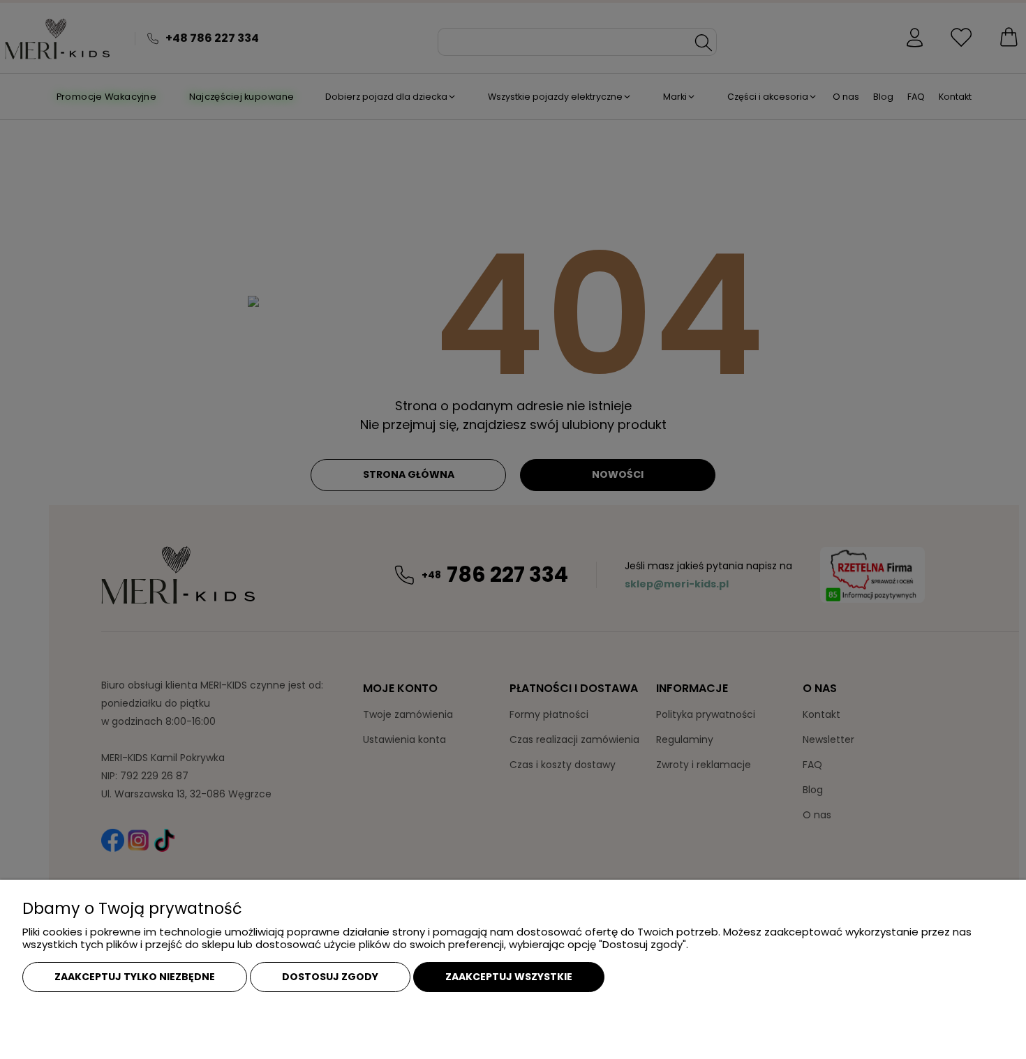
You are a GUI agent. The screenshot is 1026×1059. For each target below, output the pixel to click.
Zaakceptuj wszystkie (508, 977)
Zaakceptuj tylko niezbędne (134, 977)
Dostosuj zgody (330, 977)
